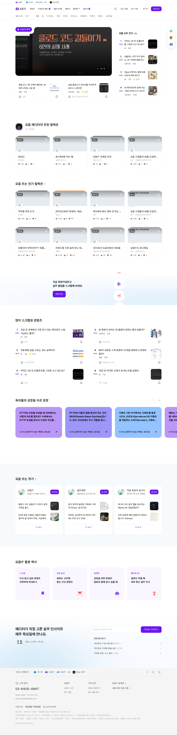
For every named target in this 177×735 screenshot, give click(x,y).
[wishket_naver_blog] (159, 672)
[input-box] (114, 629)
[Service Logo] (20, 9)
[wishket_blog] (153, 672)
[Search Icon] (115, 8)
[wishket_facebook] (147, 672)
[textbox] (114, 629)
